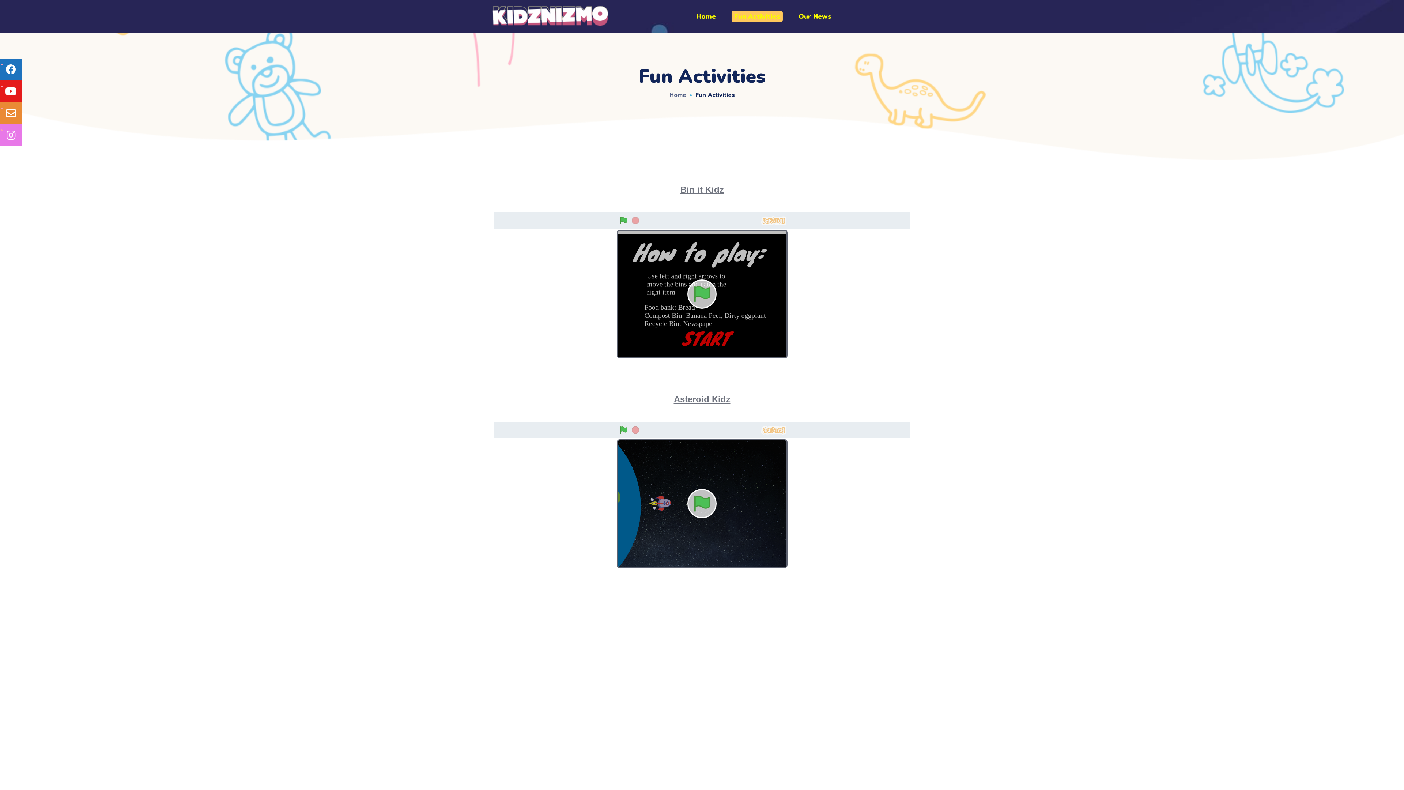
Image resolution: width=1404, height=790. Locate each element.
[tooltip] (11, 69)
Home (677, 94)
